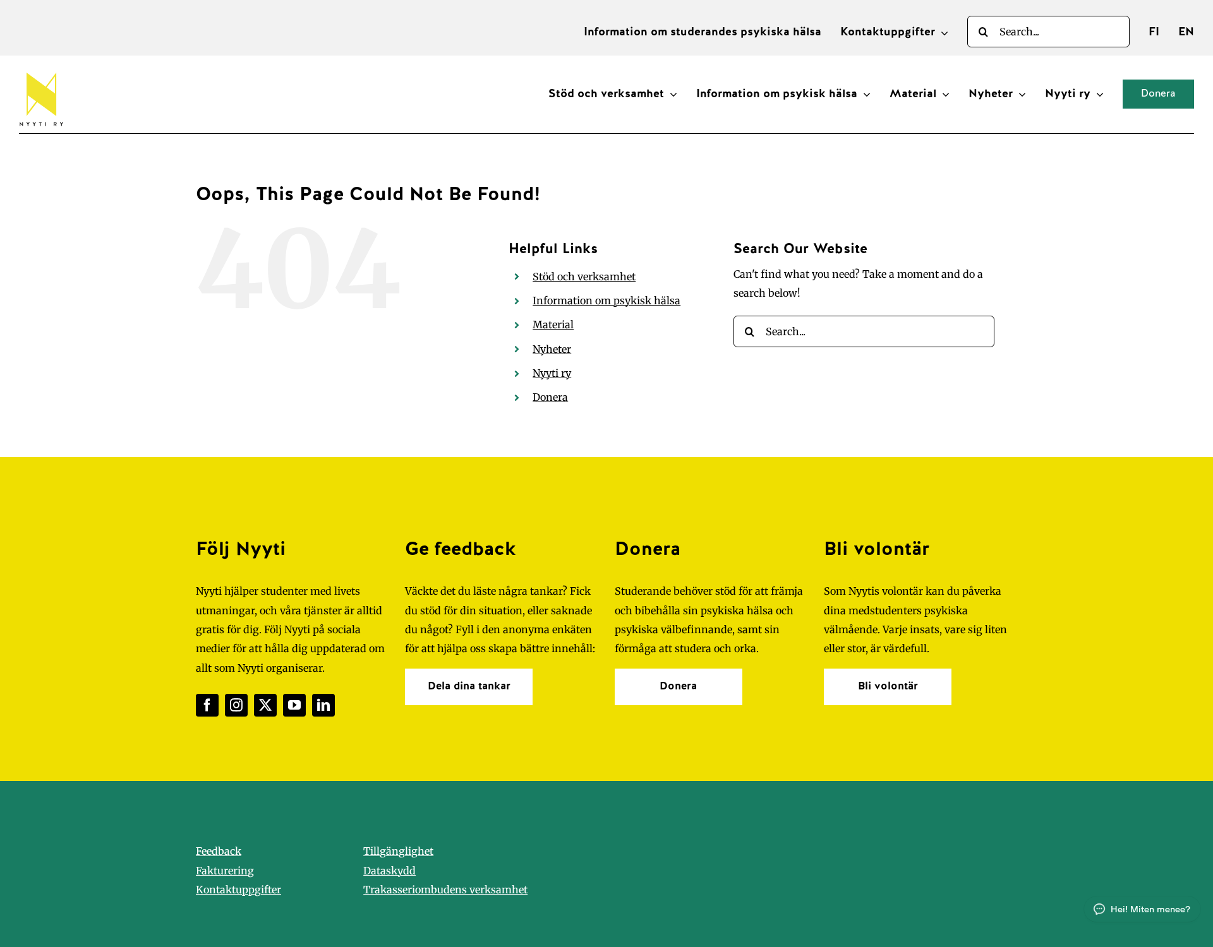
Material (553, 324)
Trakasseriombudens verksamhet (445, 889)
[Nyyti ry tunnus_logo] (41, 70)
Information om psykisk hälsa (606, 300)
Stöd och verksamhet (584, 276)
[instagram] (236, 705)
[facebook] (207, 705)
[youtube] (294, 705)
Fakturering (225, 870)
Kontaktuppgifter (238, 889)
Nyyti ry (552, 373)
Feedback (218, 851)
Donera (550, 397)
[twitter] (265, 705)
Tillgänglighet (398, 851)
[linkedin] (323, 705)
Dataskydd (389, 870)
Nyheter (552, 349)
